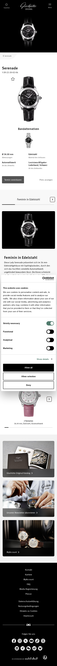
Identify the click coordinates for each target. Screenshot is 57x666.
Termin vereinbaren (13, 179)
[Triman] (45, 657)
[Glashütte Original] (28, 6)
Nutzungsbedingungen (28, 606)
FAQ (28, 584)
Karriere (28, 574)
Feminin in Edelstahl (28, 199)
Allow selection (28, 376)
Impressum (28, 615)
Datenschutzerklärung (28, 601)
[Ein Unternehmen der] (25, 658)
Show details (43, 359)
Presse (28, 593)
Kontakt (28, 569)
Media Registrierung (28, 589)
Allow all (29, 367)
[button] (52, 199)
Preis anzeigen (46, 179)
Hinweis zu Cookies (28, 611)
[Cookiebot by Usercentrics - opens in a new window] (42, 278)
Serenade (8, 56)
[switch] (50, 332)
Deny (28, 385)
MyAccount (28, 579)
